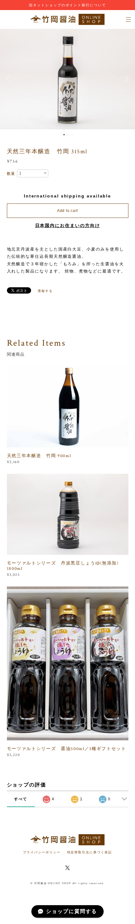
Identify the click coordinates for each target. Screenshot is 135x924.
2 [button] (68, 134)
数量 (11, 173)
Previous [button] (9, 79)
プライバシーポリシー (41, 852)
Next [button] (125, 79)
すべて (20, 799)
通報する (45, 291)
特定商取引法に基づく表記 (89, 852)
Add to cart (67, 210)
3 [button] (72, 134)
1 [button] (64, 134)
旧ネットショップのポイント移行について (67, 5)
